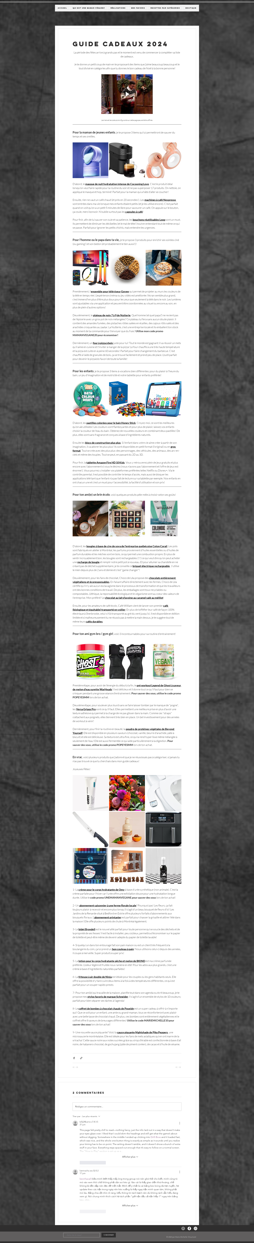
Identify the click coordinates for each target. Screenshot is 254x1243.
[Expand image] (104, 129)
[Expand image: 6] (178, 798)
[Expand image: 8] (141, 834)
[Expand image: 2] (141, 761)
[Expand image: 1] (104, 761)
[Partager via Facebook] (74, 1040)
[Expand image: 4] (104, 798)
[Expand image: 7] (104, 834)
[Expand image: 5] (141, 798)
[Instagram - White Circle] (195, 1089)
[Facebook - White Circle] (189, 1089)
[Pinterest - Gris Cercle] (183, 1089)
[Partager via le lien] (81, 1040)
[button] (127, 85)
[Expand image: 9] (178, 834)
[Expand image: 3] (178, 761)
